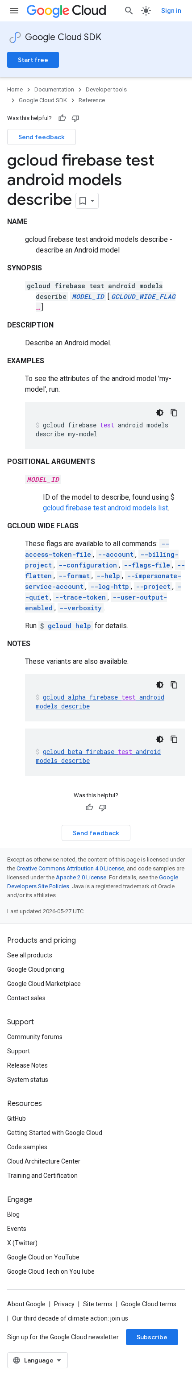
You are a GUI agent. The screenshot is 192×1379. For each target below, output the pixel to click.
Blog (13, 1214)
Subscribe (152, 1337)
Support (18, 1051)
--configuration (87, 565)
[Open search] (129, 10)
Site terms (98, 1304)
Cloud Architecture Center (43, 1161)
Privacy (64, 1304)
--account (116, 554)
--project (153, 586)
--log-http (109, 586)
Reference (92, 100)
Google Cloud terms (148, 1304)
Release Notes (27, 1065)
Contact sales (26, 998)
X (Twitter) (22, 1242)
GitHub (16, 1118)
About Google (26, 1304)
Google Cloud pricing (35, 969)
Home (15, 89)
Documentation (54, 89)
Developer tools (106, 89)
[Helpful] (62, 118)
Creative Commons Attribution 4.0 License (70, 868)
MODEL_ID (88, 296)
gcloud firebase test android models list (105, 508)
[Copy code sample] (174, 413)
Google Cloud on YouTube (43, 1257)
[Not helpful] (75, 118)
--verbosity (80, 608)
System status (27, 1079)
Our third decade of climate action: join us (70, 1318)
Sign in (171, 10)
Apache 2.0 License (81, 877)
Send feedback (41, 137)
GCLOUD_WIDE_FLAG (143, 296)
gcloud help (69, 625)
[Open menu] (14, 10)
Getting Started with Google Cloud (54, 1132)
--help (108, 575)
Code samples (27, 1147)
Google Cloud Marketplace (44, 983)
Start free (33, 60)
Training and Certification (42, 1175)
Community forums (35, 1036)
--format (74, 575)
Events (16, 1228)
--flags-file (147, 565)
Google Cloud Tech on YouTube (51, 1271)
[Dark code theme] (160, 413)
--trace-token (80, 597)
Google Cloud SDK (63, 37)
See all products (29, 955)
